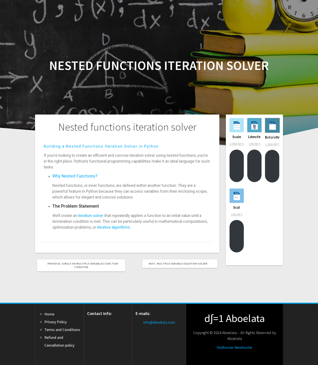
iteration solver (90, 215)
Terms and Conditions (62, 329)
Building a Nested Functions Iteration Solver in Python (101, 146)
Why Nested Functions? (74, 176)
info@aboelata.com (159, 322)
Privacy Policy (55, 321)
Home (49, 314)
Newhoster (243, 347)
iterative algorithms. (114, 227)
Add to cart (237, 166)
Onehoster (225, 347)
